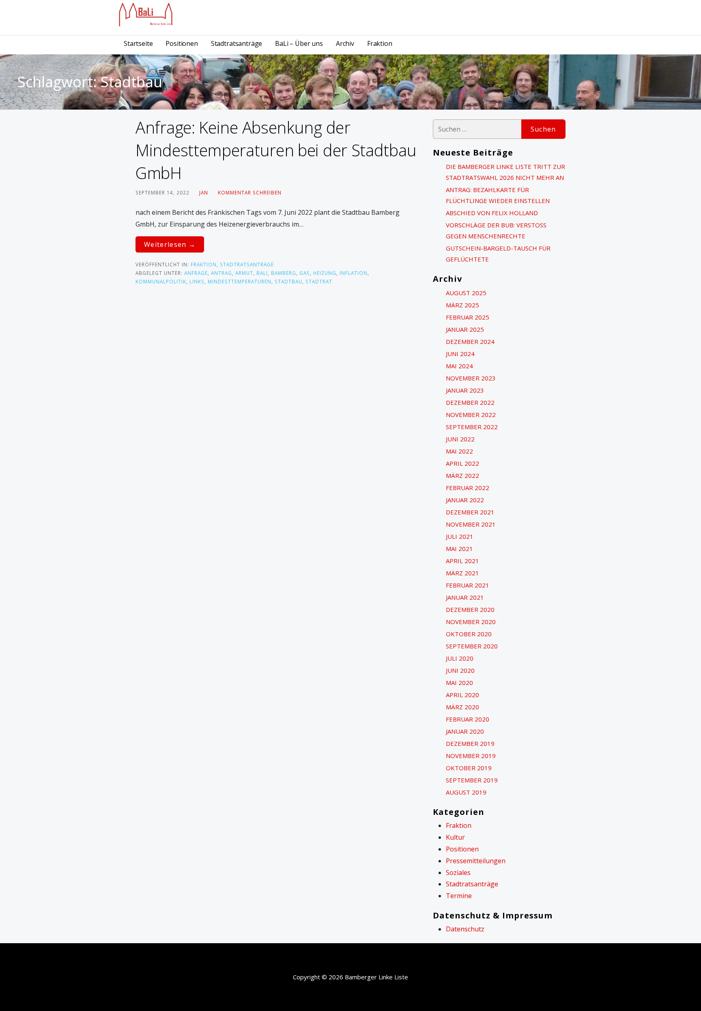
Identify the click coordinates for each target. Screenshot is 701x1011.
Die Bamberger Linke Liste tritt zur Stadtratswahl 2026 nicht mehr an (505, 171)
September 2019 (472, 780)
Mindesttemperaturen (239, 281)
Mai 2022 (459, 451)
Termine (459, 895)
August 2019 (466, 792)
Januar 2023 (465, 390)
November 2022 (471, 414)
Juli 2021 (459, 536)
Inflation (354, 273)
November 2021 (471, 524)
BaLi (262, 273)
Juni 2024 (460, 354)
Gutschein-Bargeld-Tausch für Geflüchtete (498, 253)
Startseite (138, 43)
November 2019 (471, 756)
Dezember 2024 (470, 341)
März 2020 (462, 707)
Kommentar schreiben (250, 192)
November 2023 (471, 378)
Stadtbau (288, 281)
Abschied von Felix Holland (492, 213)
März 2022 (462, 475)
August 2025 (466, 293)
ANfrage (196, 273)
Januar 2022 (465, 500)
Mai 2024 (459, 366)
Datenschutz (465, 929)
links (196, 281)
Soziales (458, 872)
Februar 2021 (467, 585)
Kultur (455, 837)
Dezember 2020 (470, 609)
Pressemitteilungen (475, 860)
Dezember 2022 (470, 402)
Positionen (182, 43)
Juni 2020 (460, 670)
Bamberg (283, 273)
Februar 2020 (467, 719)
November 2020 (471, 622)
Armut (244, 273)
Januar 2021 (465, 597)
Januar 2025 (465, 329)
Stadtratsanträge (236, 43)
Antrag (221, 273)
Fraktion (379, 43)
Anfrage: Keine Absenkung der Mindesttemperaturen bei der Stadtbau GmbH (275, 150)
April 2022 (462, 463)
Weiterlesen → (170, 244)
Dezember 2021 (470, 512)
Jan (203, 192)
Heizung (324, 273)
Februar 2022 (467, 488)
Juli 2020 (459, 658)
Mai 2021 (459, 548)
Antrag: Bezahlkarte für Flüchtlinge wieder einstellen (498, 195)
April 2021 (462, 561)
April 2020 (462, 695)
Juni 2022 (460, 439)
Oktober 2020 (469, 634)
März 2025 (462, 305)
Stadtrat (318, 281)
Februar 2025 (467, 317)
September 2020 (472, 646)
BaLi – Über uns (299, 43)
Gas (304, 273)
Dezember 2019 (470, 743)
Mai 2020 (459, 682)
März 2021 (462, 573)
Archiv (345, 43)
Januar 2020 (465, 731)
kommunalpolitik (160, 281)
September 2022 (472, 427)
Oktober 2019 (469, 768)
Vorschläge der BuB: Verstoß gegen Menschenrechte (496, 230)
